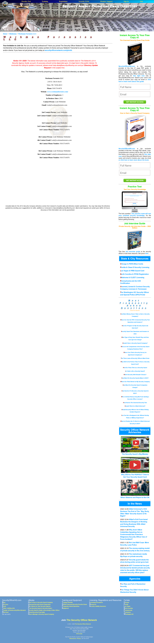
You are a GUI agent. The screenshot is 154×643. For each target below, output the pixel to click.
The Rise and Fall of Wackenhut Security (132, 585)
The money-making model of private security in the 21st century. (135, 549)
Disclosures (72, 638)
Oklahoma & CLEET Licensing (132, 277)
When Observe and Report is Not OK (134, 497)
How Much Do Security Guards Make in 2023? (135, 378)
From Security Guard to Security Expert (40, 608)
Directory (5, 604)
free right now (139, 76)
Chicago (126, 602)
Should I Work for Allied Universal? (135, 406)
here (146, 253)
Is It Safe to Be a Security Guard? (135, 371)
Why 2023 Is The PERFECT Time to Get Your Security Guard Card (135, 475)
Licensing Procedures (96, 602)
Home (5, 34)
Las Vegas (127, 606)
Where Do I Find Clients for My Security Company (135, 381)
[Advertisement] (100, 14)
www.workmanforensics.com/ (57, 92)
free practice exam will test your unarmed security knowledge (135, 214)
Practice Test (26, 1)
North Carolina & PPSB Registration (134, 274)
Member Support (106, 1)
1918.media (79, 633)
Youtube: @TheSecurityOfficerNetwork (14, 610)
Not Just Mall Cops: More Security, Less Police (134, 543)
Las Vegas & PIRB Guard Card (132, 270)
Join (141, 1)
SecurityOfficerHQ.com (127, 66)
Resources (92, 604)
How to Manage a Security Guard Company (41, 614)
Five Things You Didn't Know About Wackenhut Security (134, 590)
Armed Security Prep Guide (36, 612)
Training (45, 1)
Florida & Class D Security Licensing (134, 267)
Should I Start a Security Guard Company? (135, 343)
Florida (126, 604)
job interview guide (133, 251)
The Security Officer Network (82, 619)
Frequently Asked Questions (134, 305)
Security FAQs (84, 1)
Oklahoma (12, 34)
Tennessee (127, 612)
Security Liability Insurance (97, 606)
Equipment (65, 608)
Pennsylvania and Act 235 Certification (130, 282)
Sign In (126, 1)
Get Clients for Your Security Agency (39, 606)
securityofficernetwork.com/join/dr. (58, 50)
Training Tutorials (67, 602)
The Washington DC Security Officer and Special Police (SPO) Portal (134, 293)
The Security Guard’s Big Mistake (135, 454)
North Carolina (128, 608)
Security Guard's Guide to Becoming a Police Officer (44, 610)
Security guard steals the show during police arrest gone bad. (134, 560)
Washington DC (129, 614)
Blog (3, 602)
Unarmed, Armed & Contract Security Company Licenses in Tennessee (135, 287)
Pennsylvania (128, 610)
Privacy (79, 638)
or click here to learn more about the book (134, 160)
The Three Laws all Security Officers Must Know (135, 358)
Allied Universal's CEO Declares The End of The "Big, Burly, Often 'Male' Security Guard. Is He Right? (134, 512)
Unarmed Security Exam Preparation (39, 604)
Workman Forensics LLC (27, 34)
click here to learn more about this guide (135, 80)
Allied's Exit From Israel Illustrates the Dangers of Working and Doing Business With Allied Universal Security (134, 523)
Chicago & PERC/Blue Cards (131, 264)
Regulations (63, 1)
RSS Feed (5, 612)
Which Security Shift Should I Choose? (135, 374)
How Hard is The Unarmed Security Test (135, 402)
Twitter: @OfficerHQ (8, 608)
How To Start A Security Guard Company (40, 602)
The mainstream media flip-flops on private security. (133, 555)
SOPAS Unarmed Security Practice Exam (74, 604)
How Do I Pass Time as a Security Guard (135, 367)
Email (4, 606)
